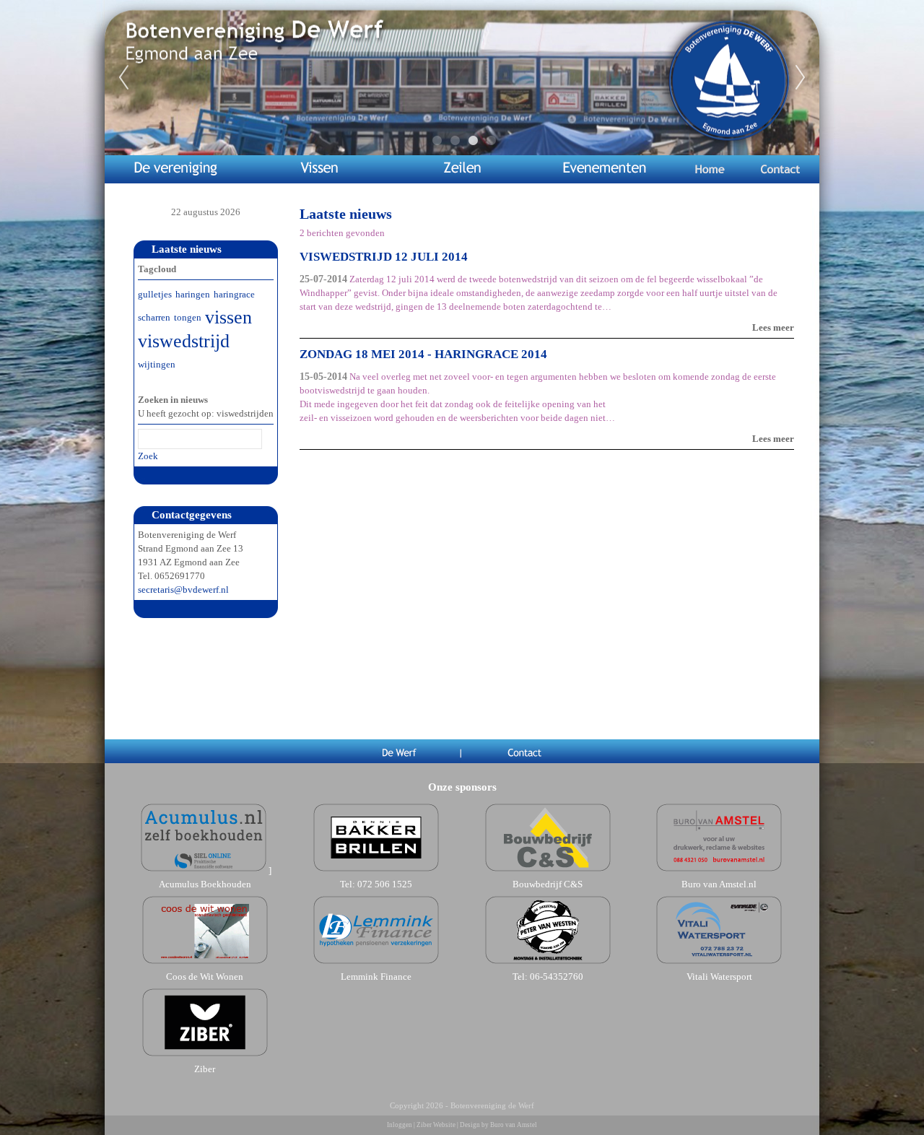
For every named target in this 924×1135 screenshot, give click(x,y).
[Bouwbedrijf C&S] (548, 870)
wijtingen (156, 364)
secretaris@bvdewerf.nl (183, 589)
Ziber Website (436, 1125)
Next (800, 78)
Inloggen (399, 1125)
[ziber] (205, 1055)
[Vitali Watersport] (719, 962)
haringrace (234, 294)
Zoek (148, 456)
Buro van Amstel (513, 1125)
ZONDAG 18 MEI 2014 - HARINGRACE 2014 (423, 354)
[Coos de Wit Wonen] (205, 962)
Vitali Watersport (719, 976)
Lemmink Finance (376, 976)
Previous (123, 78)
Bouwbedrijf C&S (548, 884)
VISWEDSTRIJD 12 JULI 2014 (384, 257)
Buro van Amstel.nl (719, 884)
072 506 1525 (384, 884)
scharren (154, 317)
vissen (228, 317)
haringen (192, 294)
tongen (187, 317)
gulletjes (155, 294)
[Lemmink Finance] (376, 962)
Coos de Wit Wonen (204, 976)
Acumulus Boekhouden (205, 884)
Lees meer (773, 327)
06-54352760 (556, 976)
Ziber (204, 1069)
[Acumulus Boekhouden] (204, 870)
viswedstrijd (184, 341)
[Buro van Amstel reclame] (719, 870)
